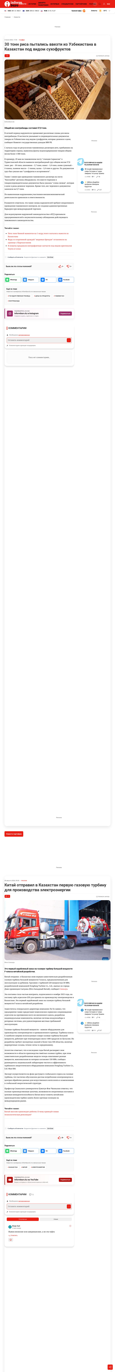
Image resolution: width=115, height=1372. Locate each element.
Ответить (14, 1235)
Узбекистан (59, 296)
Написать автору (103, 56)
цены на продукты (42, 296)
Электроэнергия (38, 1167)
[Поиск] (99, 4)
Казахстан (13, 1167)
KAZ (108, 4)
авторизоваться (24, 335)
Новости (22, 4)
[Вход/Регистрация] (104, 4)
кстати (24, 880)
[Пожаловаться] (70, 1226)
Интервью (55, 4)
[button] (101, 10)
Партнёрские (81, 4)
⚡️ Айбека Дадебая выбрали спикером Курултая (92, 184)
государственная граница (19, 296)
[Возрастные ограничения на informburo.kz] (95, 4)
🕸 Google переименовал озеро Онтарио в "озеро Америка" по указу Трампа (94, 171)
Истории (32, 4)
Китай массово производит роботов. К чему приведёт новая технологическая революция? (31, 1113)
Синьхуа (63, 989)
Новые (56, 1219)
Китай (24, 1167)
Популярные (23, 1219)
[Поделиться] (110, 1367)
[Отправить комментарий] (69, 340)
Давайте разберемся (43, 4)
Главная (7, 17)
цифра (22, 40)
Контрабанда (14, 301)
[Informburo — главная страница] (13, 4)
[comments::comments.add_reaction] (10, 1240)
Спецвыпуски (67, 4)
